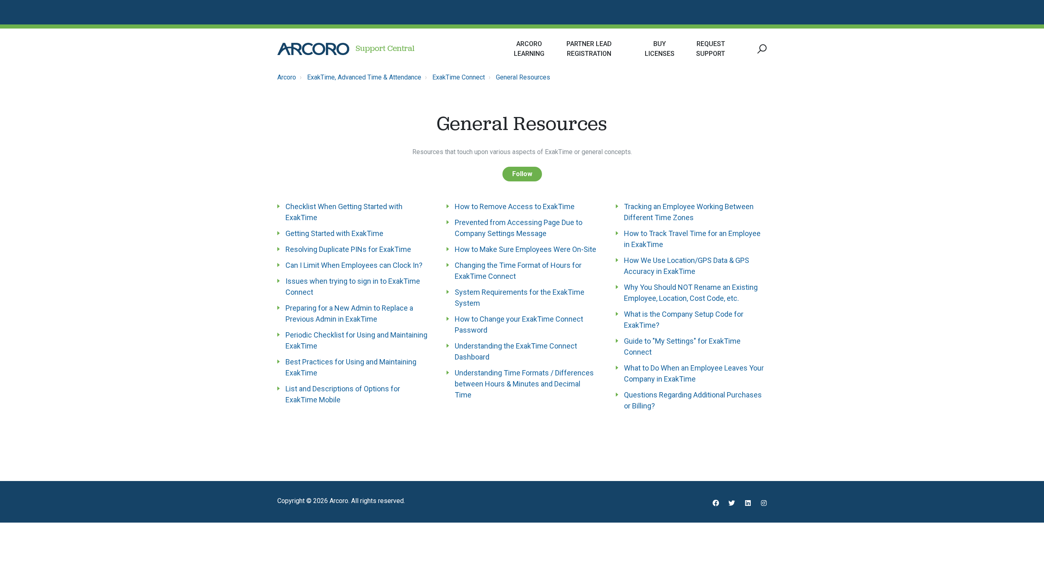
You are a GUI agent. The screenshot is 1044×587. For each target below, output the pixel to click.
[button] (761, 49)
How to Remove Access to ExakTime (515, 206)
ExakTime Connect (458, 77)
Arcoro (286, 77)
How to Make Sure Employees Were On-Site (525, 249)
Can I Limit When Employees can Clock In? (353, 265)
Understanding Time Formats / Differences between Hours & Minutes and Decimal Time (524, 384)
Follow (522, 174)
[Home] (313, 49)
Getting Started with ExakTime (334, 233)
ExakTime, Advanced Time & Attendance (364, 77)
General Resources (523, 77)
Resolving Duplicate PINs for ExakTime (348, 249)
